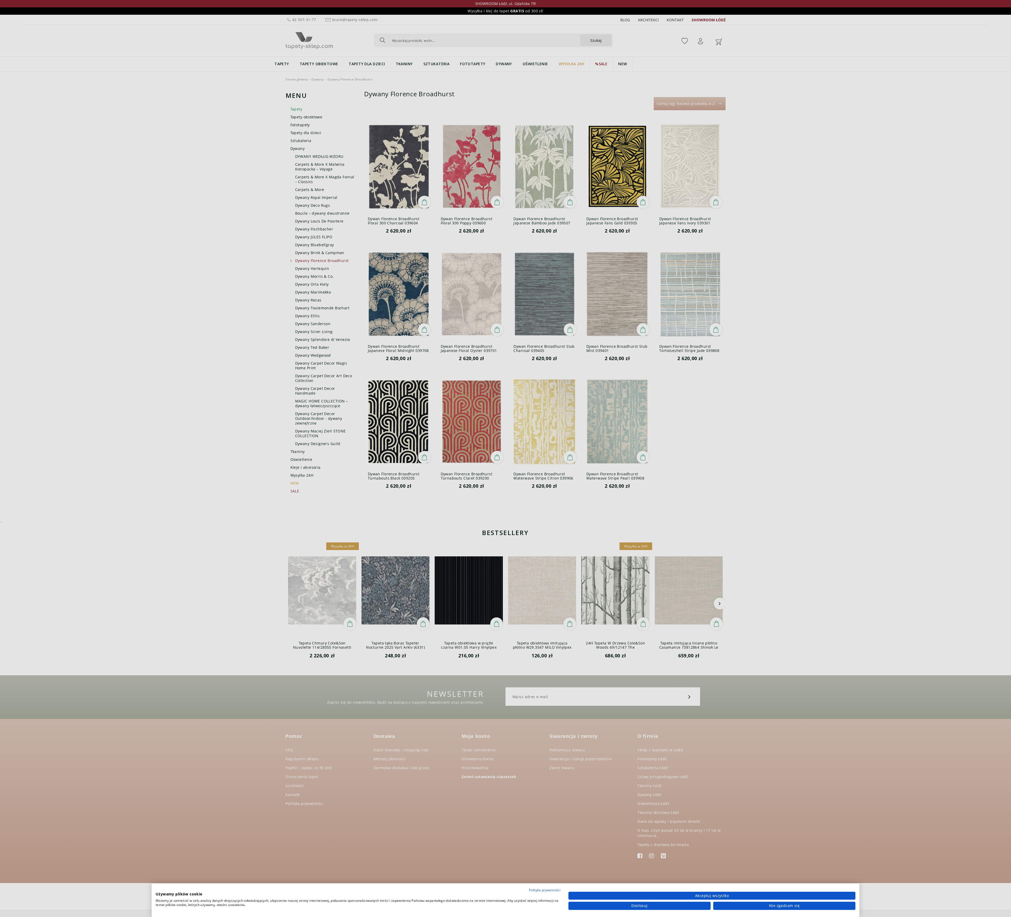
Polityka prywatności (545, 890)
